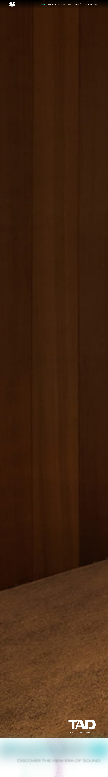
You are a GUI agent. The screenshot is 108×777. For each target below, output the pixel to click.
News (69, 4)
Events (63, 4)
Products (50, 4)
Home (43, 4)
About (57, 4)
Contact (76, 4)
